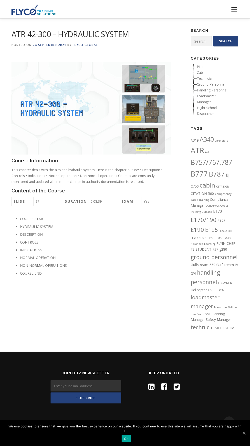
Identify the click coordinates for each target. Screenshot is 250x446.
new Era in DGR (200, 314)
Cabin (201, 72)
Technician (205, 78)
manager (202, 306)
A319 (195, 140)
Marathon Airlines (225, 307)
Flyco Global (85, 45)
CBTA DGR (222, 186)
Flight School (207, 107)
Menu (234, 9)
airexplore (222, 140)
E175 (221, 220)
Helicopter (199, 290)
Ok (126, 439)
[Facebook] (164, 386)
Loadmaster (206, 96)
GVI (193, 273)
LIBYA (219, 290)
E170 (217, 211)
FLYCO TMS (214, 238)
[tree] (214, 90)
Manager (204, 102)
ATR (197, 150)
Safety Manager (218, 319)
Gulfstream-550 (203, 264)
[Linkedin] (151, 386)
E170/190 (204, 220)
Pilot (200, 66)
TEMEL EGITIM (222, 328)
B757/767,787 (211, 162)
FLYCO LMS (199, 238)
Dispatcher (205, 113)
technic (200, 327)
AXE (207, 152)
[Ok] (243, 433)
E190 (197, 230)
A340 (207, 139)
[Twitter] (177, 386)
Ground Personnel (211, 84)
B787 (217, 173)
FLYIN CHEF (225, 243)
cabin (207, 185)
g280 (223, 249)
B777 (199, 173)
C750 (195, 186)
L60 (211, 290)
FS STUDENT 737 (204, 249)
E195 (211, 230)
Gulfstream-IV (227, 264)
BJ (227, 175)
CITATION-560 (202, 193)
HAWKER (225, 282)
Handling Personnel (212, 90)
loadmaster (205, 297)
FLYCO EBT (225, 231)
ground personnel (214, 257)
